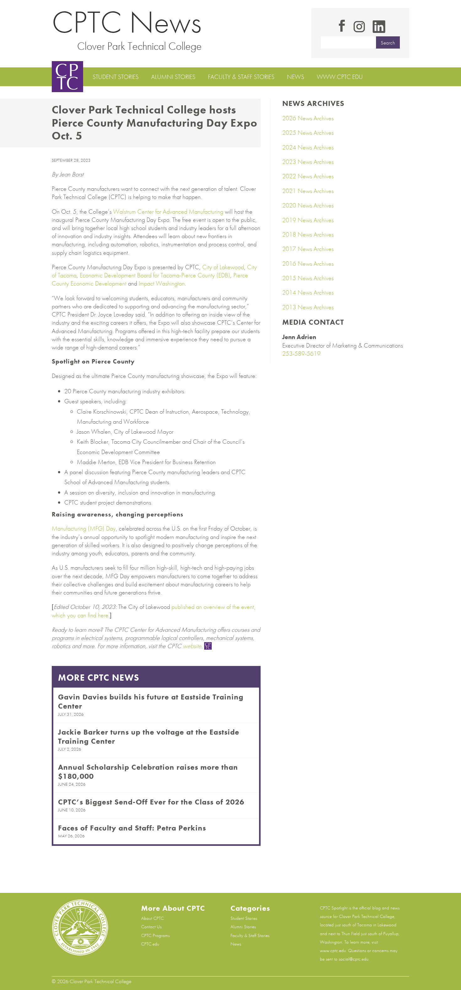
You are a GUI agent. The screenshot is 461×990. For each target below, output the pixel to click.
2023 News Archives (308, 162)
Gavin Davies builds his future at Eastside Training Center (150, 701)
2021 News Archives (308, 191)
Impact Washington (162, 283)
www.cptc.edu (340, 77)
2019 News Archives (308, 220)
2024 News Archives (308, 147)
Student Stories (116, 77)
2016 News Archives (308, 263)
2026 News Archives (308, 118)
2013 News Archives (308, 307)
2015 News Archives (308, 278)
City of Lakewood (223, 267)
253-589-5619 (301, 353)
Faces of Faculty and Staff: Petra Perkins (132, 828)
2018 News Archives (308, 234)
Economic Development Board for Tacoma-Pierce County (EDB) (155, 275)
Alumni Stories (173, 77)
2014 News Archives (308, 292)
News (295, 77)
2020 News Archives (308, 205)
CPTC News (127, 22)
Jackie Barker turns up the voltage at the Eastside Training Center (148, 736)
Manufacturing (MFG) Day (84, 528)
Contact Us (151, 927)
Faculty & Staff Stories (241, 77)
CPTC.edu (150, 944)
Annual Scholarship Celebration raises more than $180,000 (148, 771)
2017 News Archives (308, 249)
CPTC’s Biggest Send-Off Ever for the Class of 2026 (151, 802)
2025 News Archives (308, 132)
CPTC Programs (155, 935)
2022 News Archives (308, 176)
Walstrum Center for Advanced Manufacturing (168, 211)
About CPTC (152, 918)
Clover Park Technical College (139, 46)
